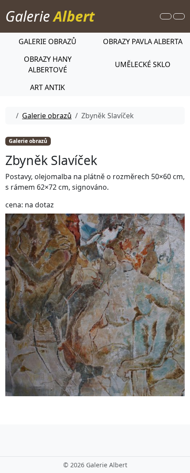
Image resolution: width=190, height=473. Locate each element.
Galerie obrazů (47, 115)
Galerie (50, 16)
